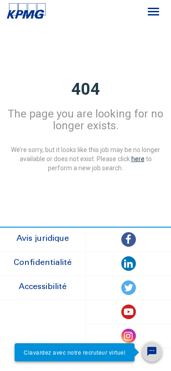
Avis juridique (42, 239)
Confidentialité (43, 263)
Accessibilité (43, 287)
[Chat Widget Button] (152, 352)
